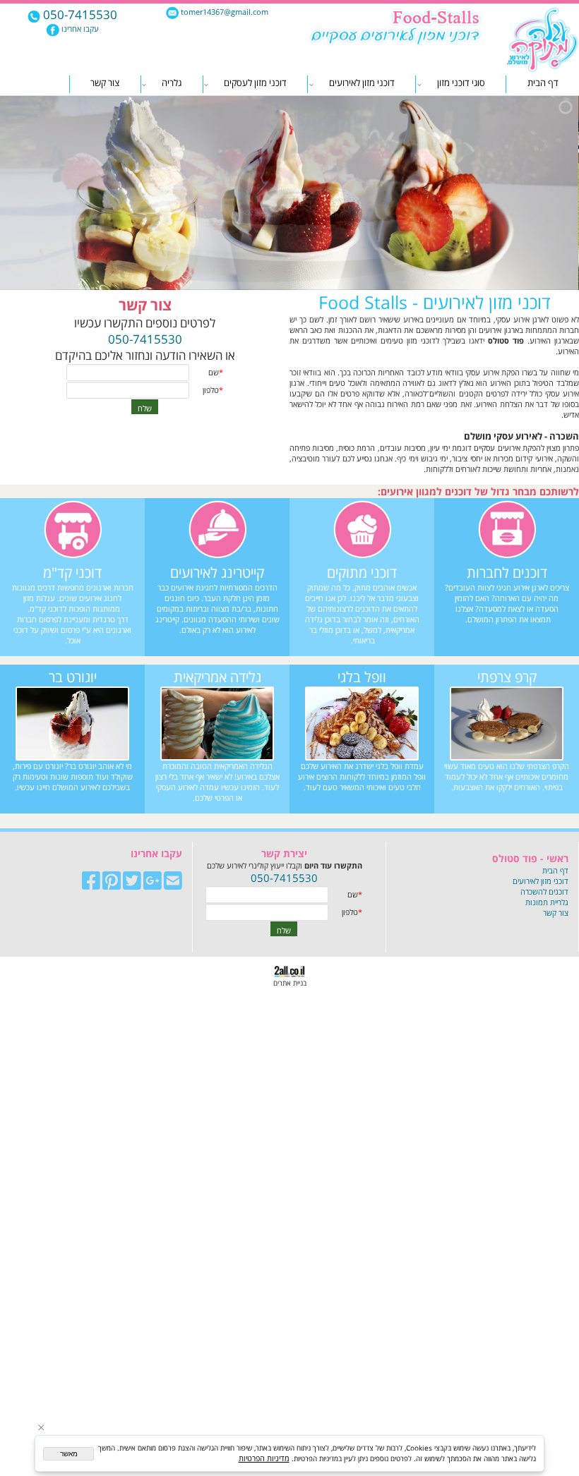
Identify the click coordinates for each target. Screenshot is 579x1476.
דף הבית (543, 83)
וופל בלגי (362, 676)
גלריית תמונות (546, 902)
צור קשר (104, 83)
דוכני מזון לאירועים (362, 83)
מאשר (69, 1454)
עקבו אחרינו (79, 28)
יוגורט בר (73, 676)
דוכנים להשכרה (544, 891)
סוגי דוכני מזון (461, 83)
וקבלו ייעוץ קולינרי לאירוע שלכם (284, 866)
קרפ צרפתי (507, 676)
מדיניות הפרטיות (264, 1458)
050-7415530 (78, 14)
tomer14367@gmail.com (223, 11)
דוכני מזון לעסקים (255, 83)
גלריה (171, 83)
